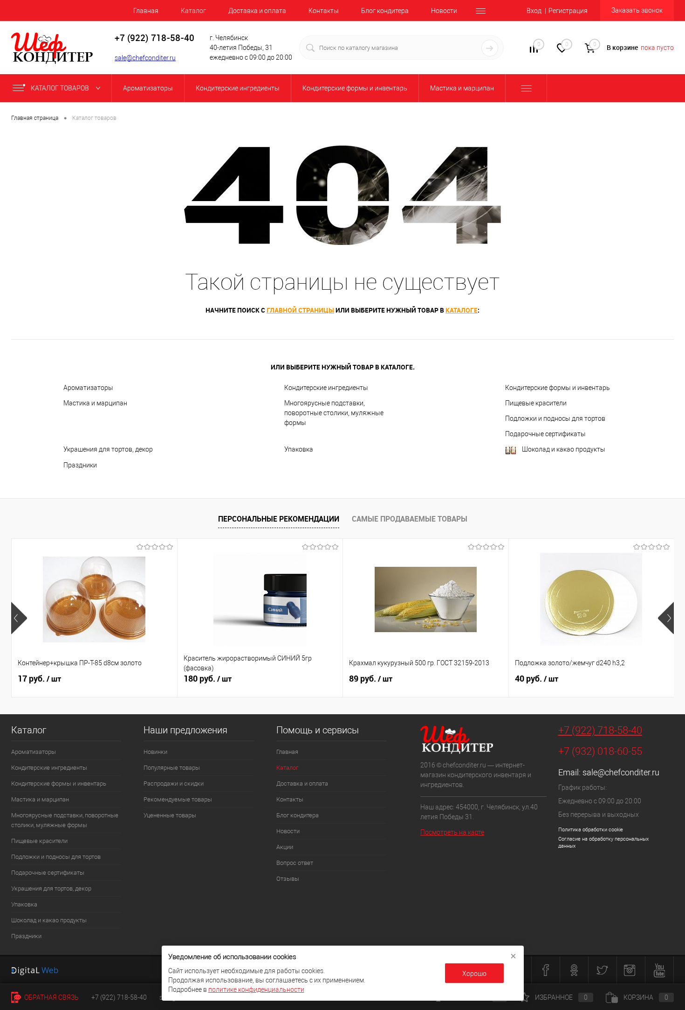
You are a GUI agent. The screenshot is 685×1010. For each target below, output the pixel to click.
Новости (444, 10)
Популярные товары (172, 767)
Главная (145, 10)
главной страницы (300, 310)
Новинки (155, 751)
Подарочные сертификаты (545, 434)
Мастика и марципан (95, 403)
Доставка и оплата (257, 10)
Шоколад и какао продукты (563, 449)
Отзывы (287, 878)
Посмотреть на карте (452, 832)
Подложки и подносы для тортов (555, 418)
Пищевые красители (536, 403)
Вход (534, 10)
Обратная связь (51, 997)
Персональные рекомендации (278, 519)
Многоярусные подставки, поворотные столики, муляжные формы (334, 412)
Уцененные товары (170, 815)
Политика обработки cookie (590, 830)
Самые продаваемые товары (409, 519)
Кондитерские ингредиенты (326, 387)
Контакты (323, 10)
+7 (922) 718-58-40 (600, 730)
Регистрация (568, 10)
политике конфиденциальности (256, 989)
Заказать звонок (637, 10)
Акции (284, 846)
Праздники (80, 465)
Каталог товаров (60, 88)
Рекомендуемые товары (178, 799)
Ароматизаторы (88, 387)
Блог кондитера (385, 10)
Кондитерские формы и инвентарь (557, 387)
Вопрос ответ (294, 862)
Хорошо (474, 973)
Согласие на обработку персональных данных (603, 842)
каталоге (461, 310)
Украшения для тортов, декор (108, 449)
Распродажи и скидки (174, 783)
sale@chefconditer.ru (145, 58)
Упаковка (298, 449)
